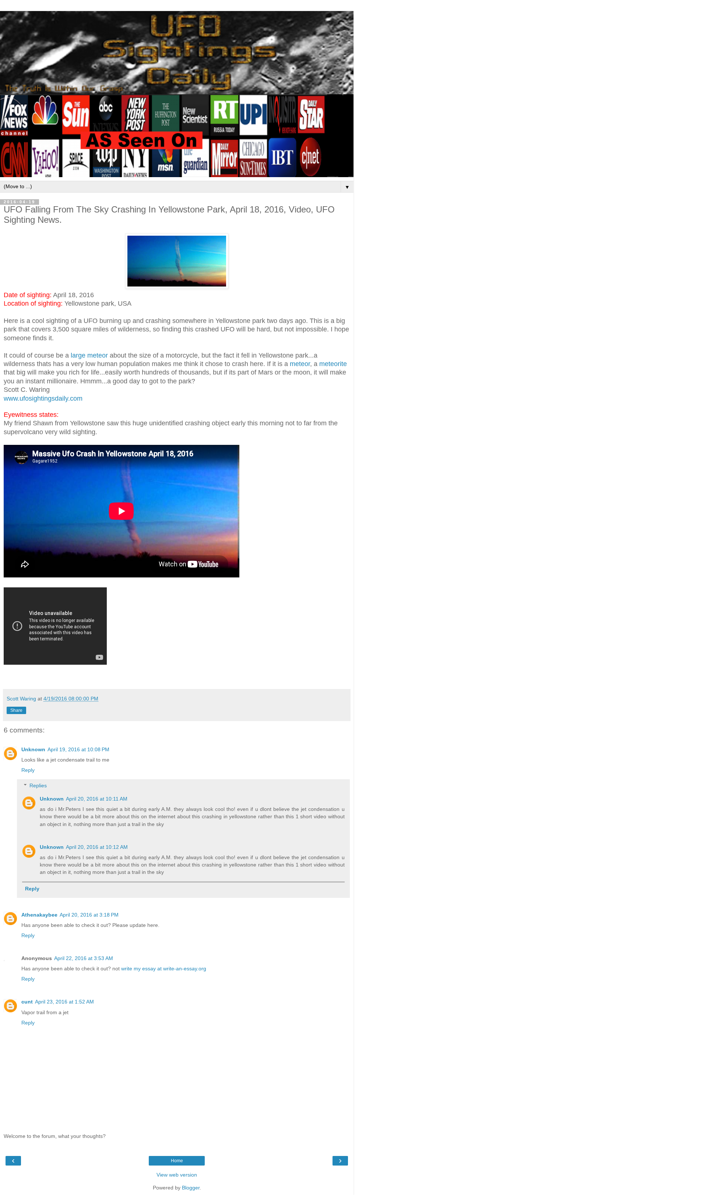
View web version (176, 1175)
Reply (28, 770)
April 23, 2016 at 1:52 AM (64, 1002)
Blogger (191, 1188)
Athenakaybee (39, 915)
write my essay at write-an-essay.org (163, 968)
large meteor (89, 355)
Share (16, 710)
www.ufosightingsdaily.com (43, 398)
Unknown (33, 749)
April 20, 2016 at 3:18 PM (89, 915)
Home (177, 1160)
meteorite (333, 364)
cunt (27, 1002)
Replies (38, 785)
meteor (300, 364)
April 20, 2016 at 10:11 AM (96, 799)
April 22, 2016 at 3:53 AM (83, 958)
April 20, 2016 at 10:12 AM (97, 847)
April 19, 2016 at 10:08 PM (78, 749)
